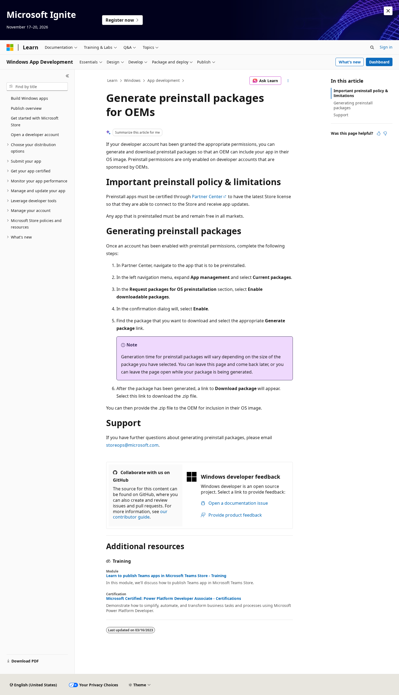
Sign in (386, 47)
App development (163, 80)
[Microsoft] (10, 47)
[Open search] (372, 47)
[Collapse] (67, 76)
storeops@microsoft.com (132, 445)
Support (341, 114)
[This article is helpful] (378, 133)
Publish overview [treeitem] (26, 108)
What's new (350, 62)
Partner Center (207, 197)
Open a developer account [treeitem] (35, 134)
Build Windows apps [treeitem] (29, 98)
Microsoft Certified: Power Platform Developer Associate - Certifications (173, 598)
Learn (112, 80)
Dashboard (379, 62)
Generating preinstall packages (353, 105)
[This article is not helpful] (385, 133)
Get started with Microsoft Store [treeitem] (34, 121)
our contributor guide (140, 514)
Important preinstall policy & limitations (361, 93)
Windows (132, 80)
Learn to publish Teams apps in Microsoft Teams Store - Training (166, 575)
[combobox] (37, 86)
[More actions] (288, 80)
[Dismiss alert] (388, 11)
